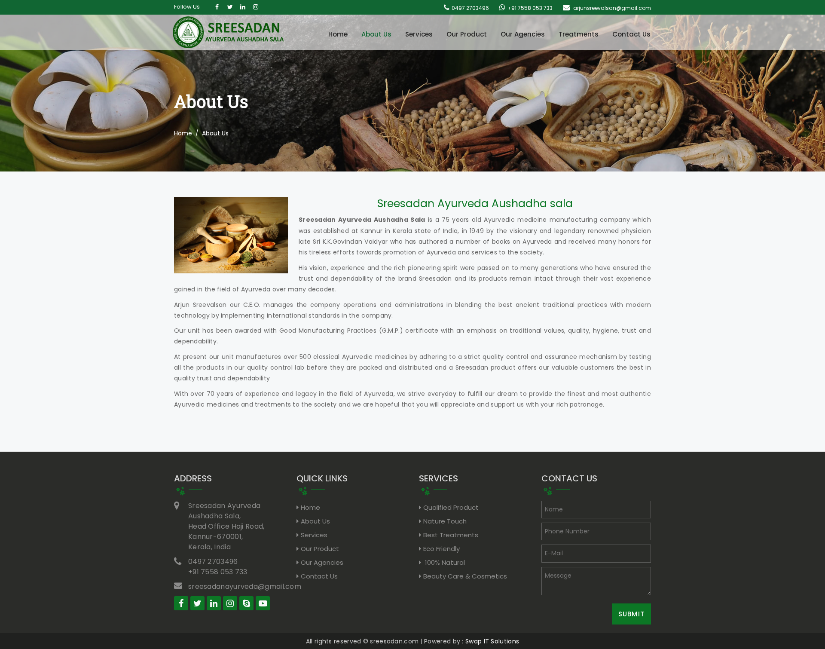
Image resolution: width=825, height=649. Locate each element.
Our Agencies (523, 34)
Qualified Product (451, 507)
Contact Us (631, 34)
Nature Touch (445, 521)
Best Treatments (450, 534)
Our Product (466, 34)
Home (338, 34)
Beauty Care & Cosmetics (465, 576)
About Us (376, 34)
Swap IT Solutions (492, 641)
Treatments (579, 34)
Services (419, 34)
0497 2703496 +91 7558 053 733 (218, 567)
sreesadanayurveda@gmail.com (244, 586)
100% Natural (444, 562)
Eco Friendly (441, 548)
